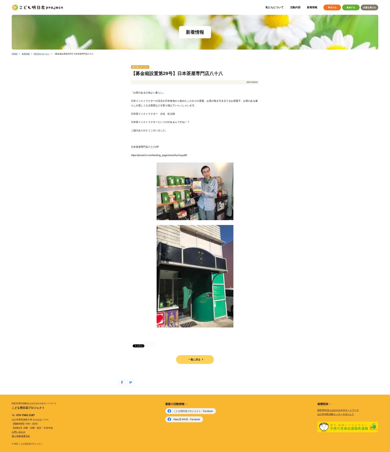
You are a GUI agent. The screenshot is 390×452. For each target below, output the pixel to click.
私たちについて (275, 7)
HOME (15, 54)
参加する (351, 7)
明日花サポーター (42, 54)
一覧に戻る (194, 359)
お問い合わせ (18, 432)
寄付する (332, 7)
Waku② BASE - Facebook (187, 419)
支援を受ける (369, 7)
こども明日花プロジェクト (38, 7)
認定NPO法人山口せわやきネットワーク (338, 410)
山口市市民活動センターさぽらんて (335, 414)
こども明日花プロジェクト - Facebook (193, 411)
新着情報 (312, 7)
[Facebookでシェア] (122, 382)
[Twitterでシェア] (130, 382)
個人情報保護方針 (21, 436)
